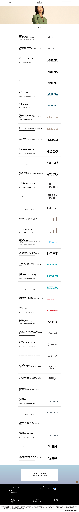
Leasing (34, 500)
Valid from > (27, 39)
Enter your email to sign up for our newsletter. (39, 475)
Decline (77, 510)
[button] (77, 482)
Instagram (56, 500)
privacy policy (21, 506)
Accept (73, 510)
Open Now (12, 487)
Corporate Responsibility (15, 500)
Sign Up (47, 477)
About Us (12, 499)
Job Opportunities (14, 502)
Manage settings (68, 510)
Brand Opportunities (36, 499)
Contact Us (12, 501)
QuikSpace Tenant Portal (37, 501)
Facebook (56, 499)
